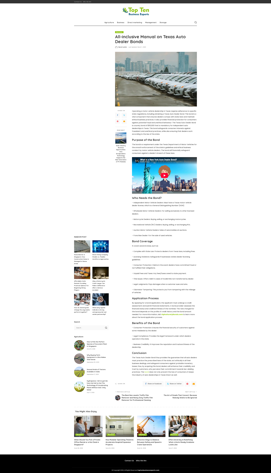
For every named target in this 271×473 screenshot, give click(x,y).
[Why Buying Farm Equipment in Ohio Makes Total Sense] (79, 358)
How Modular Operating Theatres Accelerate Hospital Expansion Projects (119, 442)
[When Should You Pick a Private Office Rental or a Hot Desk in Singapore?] (88, 426)
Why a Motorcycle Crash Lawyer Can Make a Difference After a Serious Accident (98, 285)
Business (119, 32)
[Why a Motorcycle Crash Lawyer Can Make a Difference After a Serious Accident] (100, 273)
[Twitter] (124, 115)
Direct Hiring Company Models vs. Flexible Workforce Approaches (100, 257)
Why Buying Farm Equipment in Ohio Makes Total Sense (96, 357)
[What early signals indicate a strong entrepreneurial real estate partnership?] (100, 299)
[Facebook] (117, 115)
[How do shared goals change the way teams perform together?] (82, 299)
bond (146, 372)
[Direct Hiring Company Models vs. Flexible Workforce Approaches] (100, 246)
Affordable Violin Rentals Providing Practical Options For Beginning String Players (81, 285)
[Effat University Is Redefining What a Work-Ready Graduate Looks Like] (183, 426)
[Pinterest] (117, 121)
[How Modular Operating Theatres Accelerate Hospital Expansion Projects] (120, 426)
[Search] (195, 22)
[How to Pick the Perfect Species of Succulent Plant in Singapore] (79, 345)
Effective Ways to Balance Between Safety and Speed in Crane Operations (149, 442)
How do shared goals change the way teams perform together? (82, 310)
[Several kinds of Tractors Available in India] (79, 372)
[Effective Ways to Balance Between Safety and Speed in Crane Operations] (151, 426)
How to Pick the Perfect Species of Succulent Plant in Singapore (97, 344)
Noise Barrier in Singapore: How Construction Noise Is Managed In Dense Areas (81, 259)
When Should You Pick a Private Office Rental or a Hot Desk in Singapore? (87, 442)
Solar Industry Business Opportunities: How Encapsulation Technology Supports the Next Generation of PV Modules (120, 153)
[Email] (124, 121)
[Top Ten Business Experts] (135, 11)
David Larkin (122, 47)
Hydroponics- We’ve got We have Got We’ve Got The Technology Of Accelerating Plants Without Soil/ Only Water (97, 385)
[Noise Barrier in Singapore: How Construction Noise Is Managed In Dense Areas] (82, 246)
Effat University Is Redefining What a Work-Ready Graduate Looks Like (181, 442)
